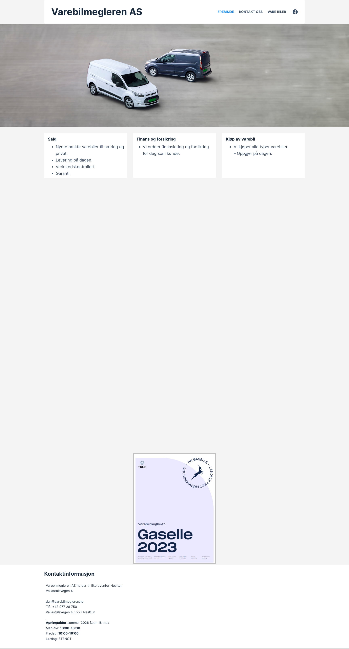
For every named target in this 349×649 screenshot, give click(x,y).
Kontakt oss (251, 12)
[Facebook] (295, 11)
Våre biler (277, 12)
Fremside (226, 12)
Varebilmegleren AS (96, 11)
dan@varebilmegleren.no (65, 601)
